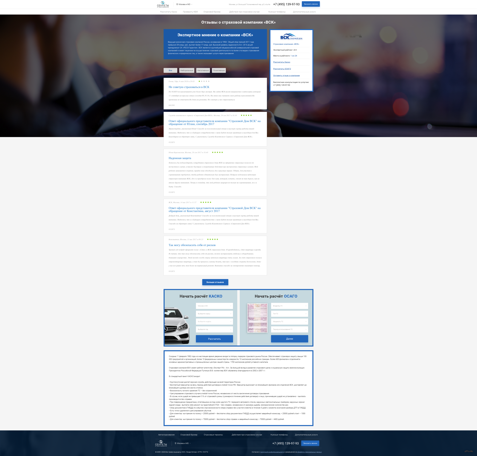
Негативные (203, 70)
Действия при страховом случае (244, 12)
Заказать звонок (311, 4)
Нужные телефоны (277, 12)
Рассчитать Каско (168, 12)
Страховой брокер (212, 12)
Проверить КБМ (190, 12)
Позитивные (219, 70)
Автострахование (166, 435)
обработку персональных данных (309, 452)
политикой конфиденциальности (272, 452)
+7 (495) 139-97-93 (286, 4)
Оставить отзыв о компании (286, 75)
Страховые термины (213, 435)
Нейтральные (186, 70)
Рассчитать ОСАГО (282, 69)
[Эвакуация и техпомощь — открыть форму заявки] (468, 451)
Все (170, 70)
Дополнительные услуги (304, 12)
